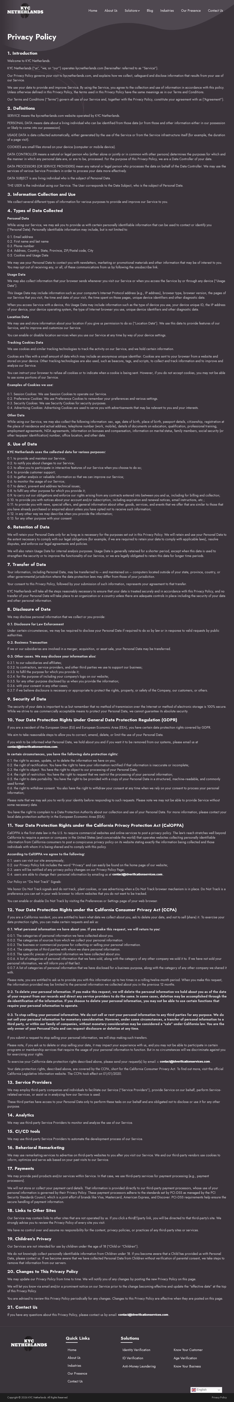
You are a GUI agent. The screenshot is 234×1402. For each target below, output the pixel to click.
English (201, 1389)
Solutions (131, 10)
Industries (167, 10)
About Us (111, 10)
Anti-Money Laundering (139, 1366)
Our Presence (191, 10)
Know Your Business (187, 1366)
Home (92, 10)
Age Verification (185, 1358)
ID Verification (132, 1358)
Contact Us (215, 10)
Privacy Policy (219, 1397)
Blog (150, 10)
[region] (47, 1377)
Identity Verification (136, 1350)
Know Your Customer (188, 1350)
